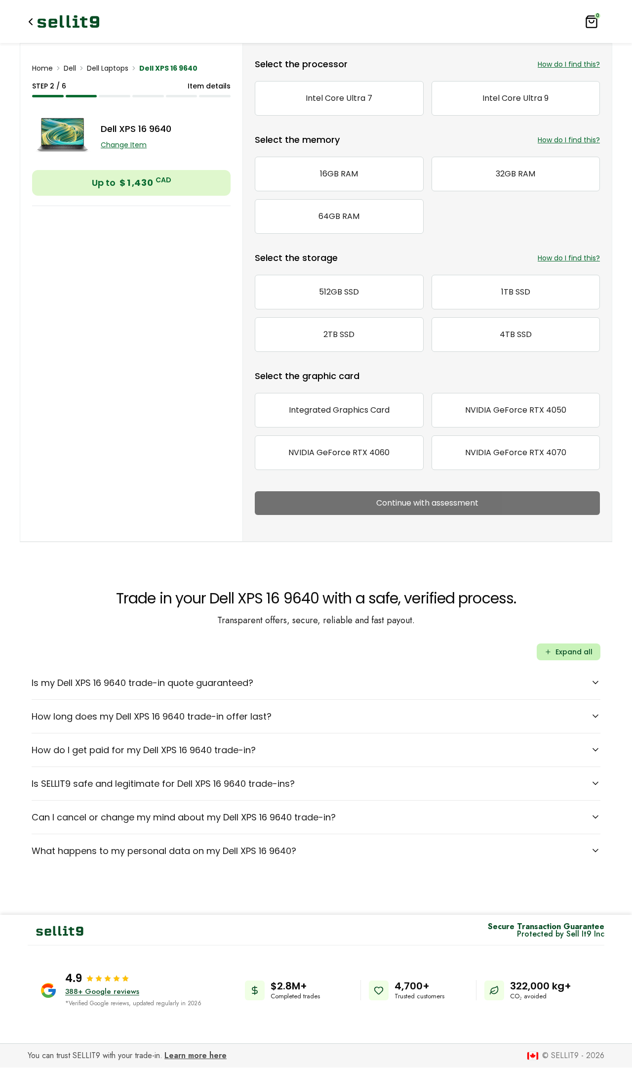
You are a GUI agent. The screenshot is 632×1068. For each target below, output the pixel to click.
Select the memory (297, 139)
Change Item (124, 145)
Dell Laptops (107, 68)
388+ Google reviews (102, 991)
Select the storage (296, 258)
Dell (70, 68)
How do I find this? (569, 64)
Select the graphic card (307, 376)
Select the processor (301, 64)
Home (42, 68)
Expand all (573, 652)
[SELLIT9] (68, 21)
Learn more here (195, 1055)
